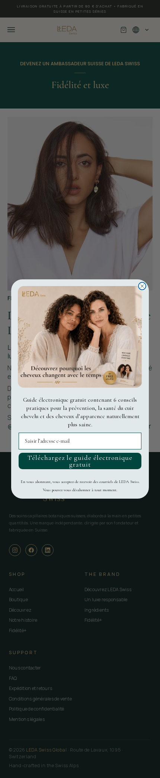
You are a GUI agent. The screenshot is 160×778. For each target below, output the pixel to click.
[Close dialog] (142, 286)
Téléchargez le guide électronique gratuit (80, 461)
